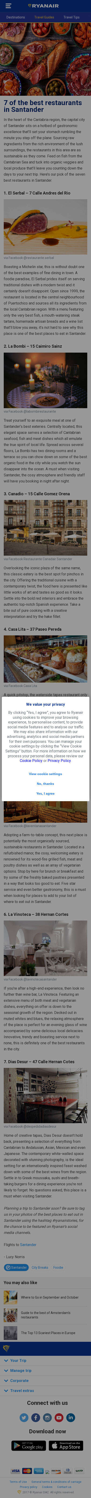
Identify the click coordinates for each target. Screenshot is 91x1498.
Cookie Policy (31, 760)
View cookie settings (45, 774)
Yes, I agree (45, 793)
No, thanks (45, 784)
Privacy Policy (59, 760)
